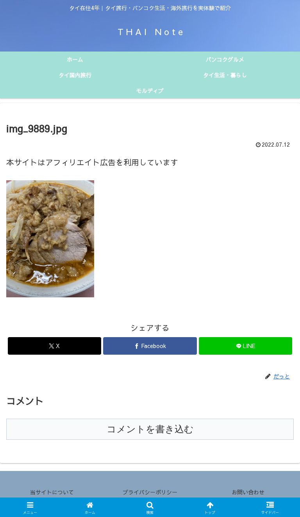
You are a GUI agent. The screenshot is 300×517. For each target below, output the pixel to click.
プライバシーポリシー (150, 492)
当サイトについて (52, 492)
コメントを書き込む (150, 429)
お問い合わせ (248, 492)
